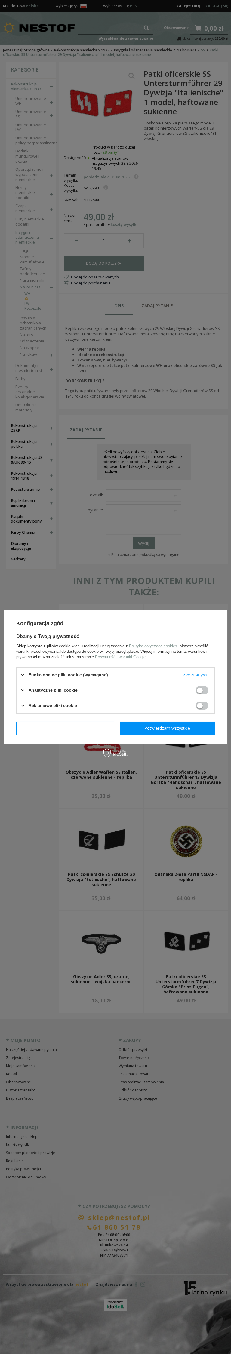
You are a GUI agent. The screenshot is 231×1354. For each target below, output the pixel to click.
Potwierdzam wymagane (65, 728)
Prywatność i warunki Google (120, 656)
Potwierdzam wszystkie (167, 728)
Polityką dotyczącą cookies (153, 645)
